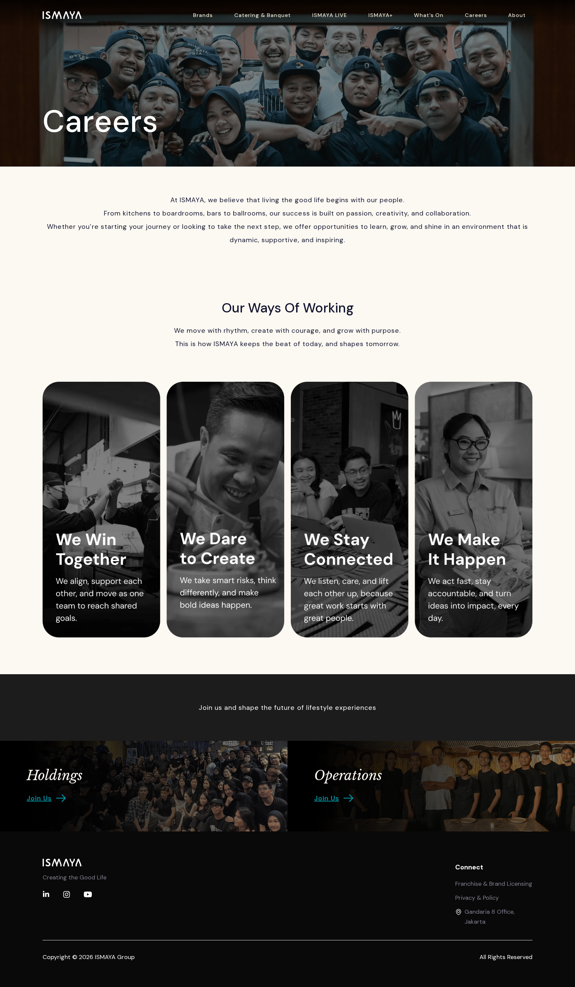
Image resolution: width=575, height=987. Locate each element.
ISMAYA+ (380, 15)
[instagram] (67, 894)
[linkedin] (46, 894)
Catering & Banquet (262, 15)
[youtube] (88, 894)
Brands (203, 15)
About (517, 15)
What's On (429, 15)
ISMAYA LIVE (329, 15)
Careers (476, 15)
